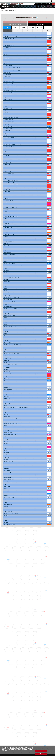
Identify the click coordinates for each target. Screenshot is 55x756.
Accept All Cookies (41, 753)
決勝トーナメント (40, 21)
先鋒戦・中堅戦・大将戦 (40, 24)
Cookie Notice (4, 750)
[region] (27, 751)
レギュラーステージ (15, 21)
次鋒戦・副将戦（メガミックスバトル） (15, 24)
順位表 (37, 4)
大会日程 (41, 4)
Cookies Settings (41, 748)
